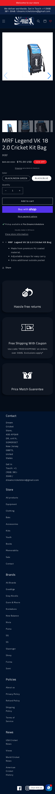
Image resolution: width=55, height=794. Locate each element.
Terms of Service (10, 701)
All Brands (11, 564)
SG (7, 617)
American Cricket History (10, 753)
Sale (8, 538)
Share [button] (8, 249)
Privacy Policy (13, 675)
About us (10, 669)
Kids (8, 512)
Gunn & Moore (13, 584)
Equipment (11, 486)
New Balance (12, 597)
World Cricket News (13, 741)
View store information (16, 216)
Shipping (18, 150)
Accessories (12, 505)
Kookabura (11, 590)
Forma (9, 643)
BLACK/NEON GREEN (16, 160)
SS (7, 623)
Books (9, 525)
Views (9, 732)
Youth (9, 519)
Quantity (6, 166)
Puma (8, 610)
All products (12, 479)
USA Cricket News (12, 724)
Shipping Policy (10, 691)
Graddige (10, 571)
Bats (8, 499)
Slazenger (11, 630)
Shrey (9, 637)
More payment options (27, 198)
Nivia (8, 604)
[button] (3, 21)
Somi (8, 650)
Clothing (10, 492)
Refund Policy (13, 682)
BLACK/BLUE (41, 160)
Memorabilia (12, 532)
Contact (10, 545)
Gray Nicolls (12, 577)
